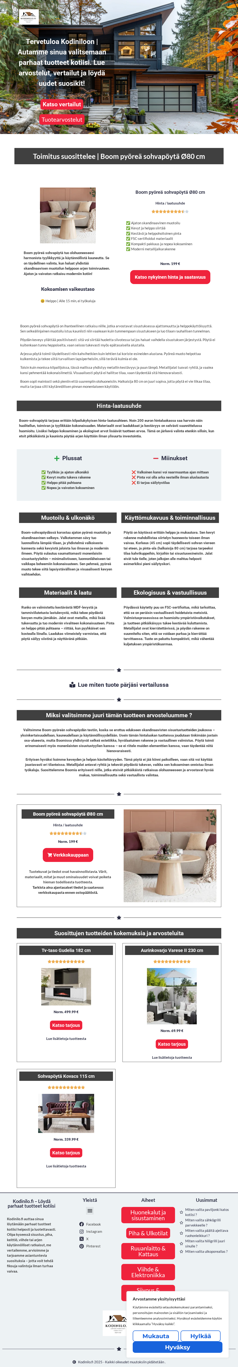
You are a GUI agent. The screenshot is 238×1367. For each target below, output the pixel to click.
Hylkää (200, 1336)
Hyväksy (177, 1347)
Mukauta (155, 1336)
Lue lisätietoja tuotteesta (66, 1038)
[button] (66, 1025)
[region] (177, 1324)
